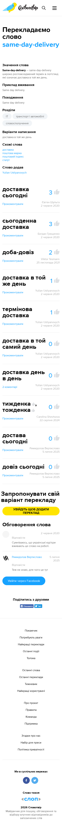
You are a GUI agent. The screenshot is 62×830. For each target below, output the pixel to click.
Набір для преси (31, 742)
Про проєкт (31, 702)
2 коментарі (9, 386)
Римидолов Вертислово (45, 448)
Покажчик (31, 630)
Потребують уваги (31, 637)
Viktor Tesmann (50, 259)
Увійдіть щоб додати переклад (31, 511)
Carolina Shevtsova (48, 416)
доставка (8, 149)
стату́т (6, 159)
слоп (31, 799)
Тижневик (31, 683)
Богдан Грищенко (49, 233)
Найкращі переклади (31, 644)
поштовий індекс (13, 156)
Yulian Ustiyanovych (14, 172)
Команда (31, 716)
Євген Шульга (51, 202)
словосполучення (17, 123)
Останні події (31, 651)
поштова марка (12, 153)
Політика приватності (31, 749)
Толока (31, 658)
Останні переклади (31, 677)
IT (7, 116)
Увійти (24, 581)
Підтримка (31, 723)
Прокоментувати (12, 203)
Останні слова (31, 670)
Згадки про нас (31, 735)
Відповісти (18, 537)
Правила (31, 709)
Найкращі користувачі (31, 690)
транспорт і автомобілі (30, 116)
